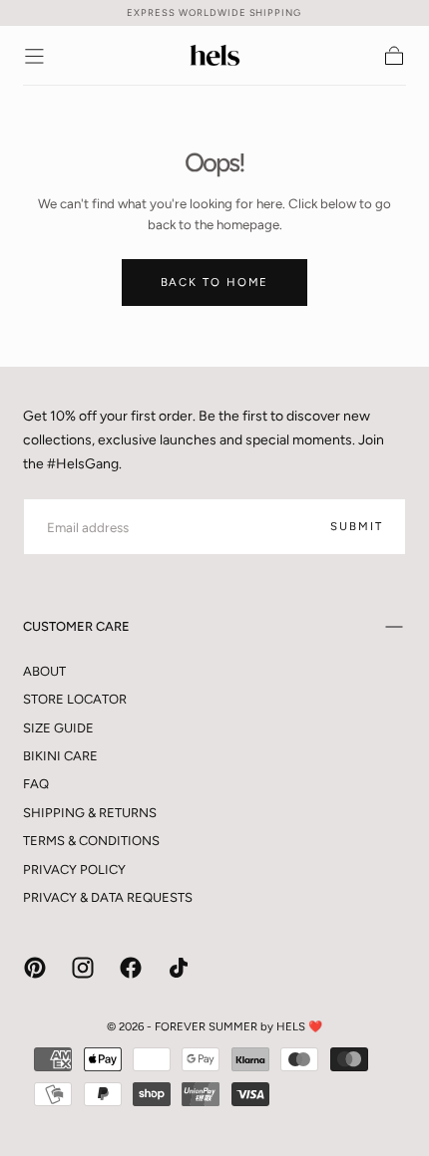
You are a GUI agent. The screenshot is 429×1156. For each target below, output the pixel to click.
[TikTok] (179, 968)
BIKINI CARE (60, 755)
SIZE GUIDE (58, 728)
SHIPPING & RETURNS (90, 812)
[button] (34, 56)
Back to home (215, 282)
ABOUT (44, 671)
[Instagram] (83, 968)
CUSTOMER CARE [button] (76, 626)
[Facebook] (131, 968)
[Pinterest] (35, 968)
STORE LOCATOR (75, 699)
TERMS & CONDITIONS (91, 840)
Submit (356, 526)
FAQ (36, 783)
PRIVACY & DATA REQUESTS (108, 897)
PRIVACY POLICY (74, 869)
